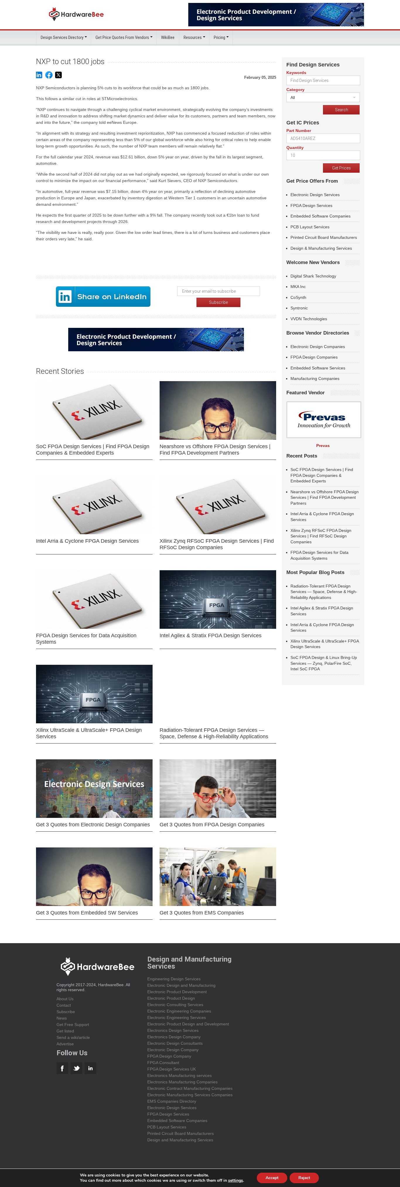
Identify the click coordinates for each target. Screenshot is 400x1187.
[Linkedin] (39, 77)
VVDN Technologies (308, 318)
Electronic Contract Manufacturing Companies (190, 1088)
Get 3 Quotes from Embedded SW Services (87, 913)
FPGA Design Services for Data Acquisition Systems (86, 639)
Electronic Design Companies (317, 346)
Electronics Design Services (173, 1030)
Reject (304, 1178)
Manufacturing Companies (314, 378)
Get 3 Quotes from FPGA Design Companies (212, 825)
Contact (64, 1005)
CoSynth (298, 297)
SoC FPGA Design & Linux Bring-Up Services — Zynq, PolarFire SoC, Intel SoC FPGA (323, 663)
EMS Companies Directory (171, 1101)
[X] (58, 77)
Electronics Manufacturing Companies (182, 1082)
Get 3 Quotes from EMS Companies (202, 913)
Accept (272, 1178)
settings (235, 1180)
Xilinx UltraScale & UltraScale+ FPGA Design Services (89, 733)
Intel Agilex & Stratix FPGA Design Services (210, 635)
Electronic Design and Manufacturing (181, 985)
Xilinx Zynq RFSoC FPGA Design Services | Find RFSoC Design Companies (217, 544)
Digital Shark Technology (313, 276)
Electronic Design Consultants (175, 1043)
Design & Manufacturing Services (321, 248)
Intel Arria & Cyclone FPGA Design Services (87, 541)
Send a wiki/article (73, 1037)
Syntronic (299, 308)
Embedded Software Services (317, 368)
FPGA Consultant (163, 1062)
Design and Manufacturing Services (180, 1140)
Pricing (219, 37)
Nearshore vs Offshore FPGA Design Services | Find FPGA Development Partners (215, 449)
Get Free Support (73, 1024)
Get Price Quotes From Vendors (122, 37)
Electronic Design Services (315, 194)
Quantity (295, 147)
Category (295, 90)
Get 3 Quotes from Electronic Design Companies (93, 825)
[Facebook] (49, 77)
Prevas (323, 445)
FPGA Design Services (311, 205)
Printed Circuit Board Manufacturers (323, 237)
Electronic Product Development (177, 991)
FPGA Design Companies (314, 357)
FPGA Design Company (169, 1056)
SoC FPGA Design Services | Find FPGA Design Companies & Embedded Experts (92, 449)
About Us (65, 998)
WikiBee (168, 37)
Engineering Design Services (174, 979)
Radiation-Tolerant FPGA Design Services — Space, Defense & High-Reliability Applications (214, 733)
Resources (193, 37)
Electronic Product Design (171, 998)
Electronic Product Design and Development (188, 1024)
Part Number (298, 131)
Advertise (65, 1044)
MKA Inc (298, 286)
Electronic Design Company (173, 1049)
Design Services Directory (62, 37)
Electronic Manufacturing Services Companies (190, 1094)
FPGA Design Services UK (171, 1069)
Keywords (296, 73)
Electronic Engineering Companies (179, 1011)
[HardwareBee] (76, 22)
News (62, 1018)
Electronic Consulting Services (175, 1004)
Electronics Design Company (174, 1036)
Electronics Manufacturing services (179, 1075)
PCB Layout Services (309, 227)
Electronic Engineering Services (176, 1017)
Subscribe (66, 1011)
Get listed (65, 1031)
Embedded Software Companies (320, 216)
